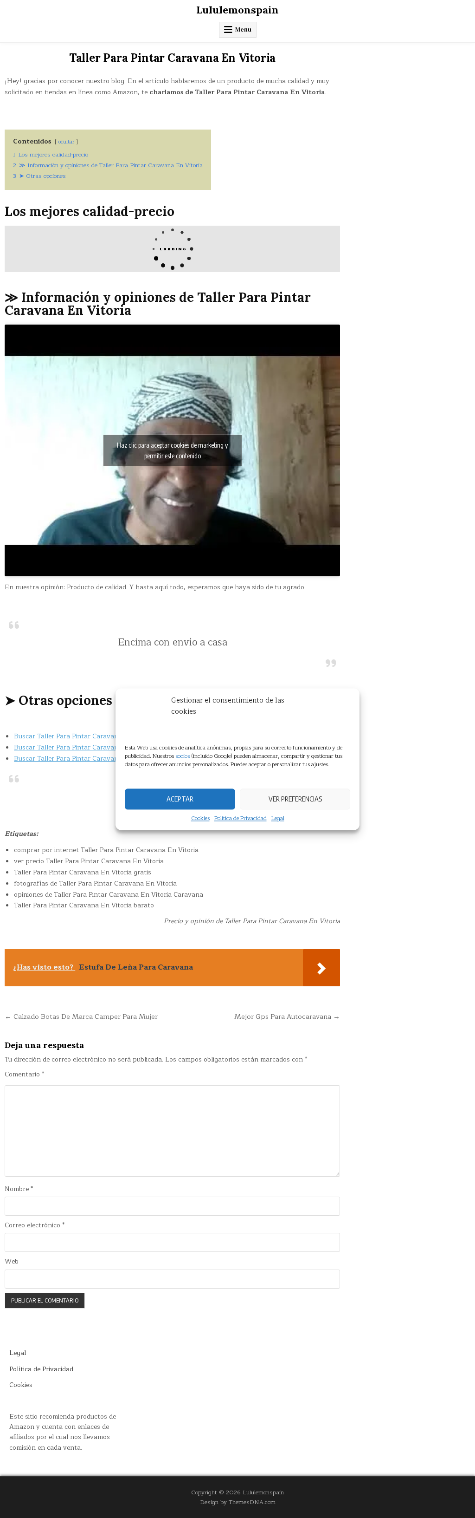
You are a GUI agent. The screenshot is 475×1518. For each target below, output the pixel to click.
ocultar (66, 141)
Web (12, 1262)
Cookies (200, 818)
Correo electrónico (34, 1225)
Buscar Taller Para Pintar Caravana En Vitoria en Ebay (98, 758)
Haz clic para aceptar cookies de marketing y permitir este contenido (172, 450)
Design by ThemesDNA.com (238, 1502)
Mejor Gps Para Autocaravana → (287, 1016)
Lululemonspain (237, 9)
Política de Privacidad (240, 818)
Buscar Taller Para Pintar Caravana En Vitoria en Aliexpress (106, 747)
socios (182, 756)
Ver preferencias (295, 799)
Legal (277, 818)
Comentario (24, 1074)
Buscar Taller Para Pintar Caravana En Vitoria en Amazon (102, 736)
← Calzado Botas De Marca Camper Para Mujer (81, 1016)
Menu (243, 29)
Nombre (19, 1189)
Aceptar (180, 799)
